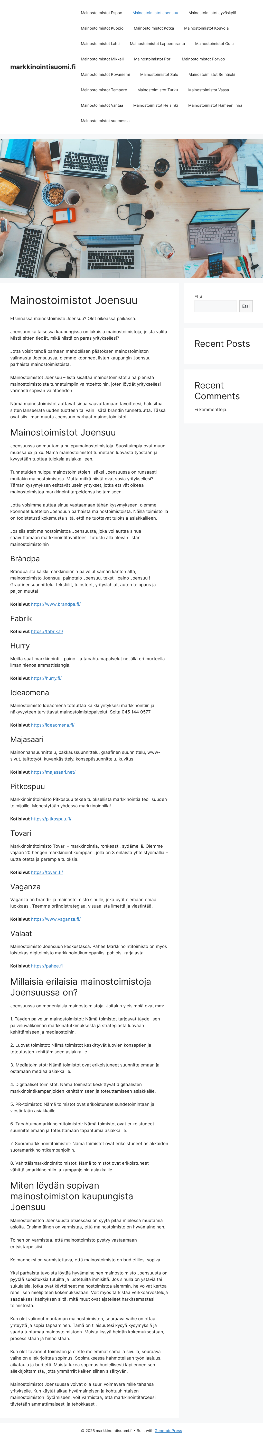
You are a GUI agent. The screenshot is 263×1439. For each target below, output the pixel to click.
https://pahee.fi (47, 966)
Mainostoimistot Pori (153, 59)
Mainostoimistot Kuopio (102, 28)
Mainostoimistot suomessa (105, 120)
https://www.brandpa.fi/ (56, 604)
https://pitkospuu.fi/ (51, 818)
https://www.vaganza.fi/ (56, 919)
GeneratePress (168, 1430)
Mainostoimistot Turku (157, 89)
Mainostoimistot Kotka (154, 28)
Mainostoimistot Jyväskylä (212, 12)
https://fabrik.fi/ (47, 631)
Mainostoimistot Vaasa (208, 89)
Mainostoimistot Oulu (214, 43)
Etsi (198, 296)
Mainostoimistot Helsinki (155, 105)
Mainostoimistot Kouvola (206, 28)
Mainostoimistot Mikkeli (102, 59)
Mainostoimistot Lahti (100, 43)
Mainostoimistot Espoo (101, 12)
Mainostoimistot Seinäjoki (212, 74)
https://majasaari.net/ (53, 772)
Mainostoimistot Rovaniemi (105, 74)
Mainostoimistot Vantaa (102, 105)
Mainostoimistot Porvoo (203, 59)
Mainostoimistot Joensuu (155, 12)
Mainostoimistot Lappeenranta (157, 43)
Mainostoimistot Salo (159, 74)
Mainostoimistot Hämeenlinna (215, 105)
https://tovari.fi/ (47, 872)
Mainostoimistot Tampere (104, 89)
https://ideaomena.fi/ (52, 725)
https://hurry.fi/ (46, 678)
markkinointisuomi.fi (43, 67)
